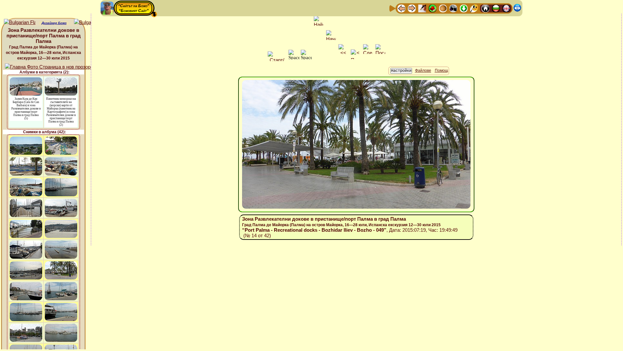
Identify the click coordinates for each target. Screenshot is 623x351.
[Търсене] (474, 8)
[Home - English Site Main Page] (506, 8)
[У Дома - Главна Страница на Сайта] (485, 8)
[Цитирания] (432, 8)
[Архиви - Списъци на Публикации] (422, 8)
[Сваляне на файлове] (464, 8)
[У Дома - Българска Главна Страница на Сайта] (496, 8)
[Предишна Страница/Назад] (401, 8)
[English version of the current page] (19, 23)
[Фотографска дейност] (453, 8)
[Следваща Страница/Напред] (412, 8)
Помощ (441, 70)
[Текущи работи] (443, 8)
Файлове (423, 70)
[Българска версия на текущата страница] (89, 23)
